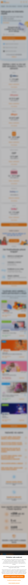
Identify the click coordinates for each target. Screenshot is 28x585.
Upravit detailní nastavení (14, 583)
